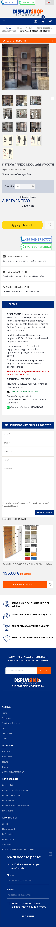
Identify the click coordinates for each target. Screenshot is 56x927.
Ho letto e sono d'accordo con (27, 503)
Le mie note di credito (12, 795)
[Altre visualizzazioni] (3, 98)
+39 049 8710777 (38, 239)
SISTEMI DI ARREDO (9, 31)
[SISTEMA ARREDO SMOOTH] (7, 100)
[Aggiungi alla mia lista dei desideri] (49, 225)
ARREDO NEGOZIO (43, 28)
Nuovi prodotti (8, 829)
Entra (37, 19)
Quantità (9, 186)
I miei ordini (7, 785)
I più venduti (7, 834)
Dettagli (13, 304)
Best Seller (7, 756)
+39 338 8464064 (38, 247)
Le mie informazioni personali (15, 805)
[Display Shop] (28, 13)
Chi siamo (6, 718)
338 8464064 (28, 2)
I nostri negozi (8, 839)
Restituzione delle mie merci (15, 790)
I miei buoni (7, 810)
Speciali (5, 824)
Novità (5, 762)
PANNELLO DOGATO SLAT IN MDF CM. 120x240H (28, 564)
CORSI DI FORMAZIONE (13, 772)
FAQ (4, 728)
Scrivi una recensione (18, 169)
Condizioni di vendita (11, 723)
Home (19, 28)
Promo (5, 767)
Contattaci (7, 844)
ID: (3, 169)
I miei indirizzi (8, 800)
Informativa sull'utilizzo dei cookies (18, 849)
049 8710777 (11, 2)
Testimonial (7, 733)
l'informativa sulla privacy (38, 503)
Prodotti (29, 28)
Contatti (5, 738)
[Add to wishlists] (50, 584)
